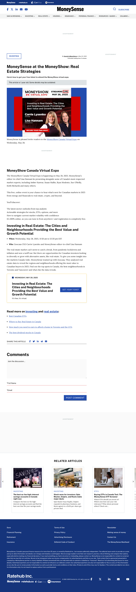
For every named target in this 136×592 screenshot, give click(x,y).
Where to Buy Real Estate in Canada (25, 321)
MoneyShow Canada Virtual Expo (62, 139)
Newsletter (111, 528)
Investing (14, 56)
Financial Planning (14, 532)
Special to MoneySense (70, 56)
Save (9, 528)
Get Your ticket (70, 290)
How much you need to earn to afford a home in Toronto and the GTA (40, 327)
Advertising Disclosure (63, 537)
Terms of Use (59, 528)
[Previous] (3, 481)
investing (32, 311)
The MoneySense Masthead (118, 542)
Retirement (11, 537)
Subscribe (123, 10)
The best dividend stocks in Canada (25, 332)
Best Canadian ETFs (17, 316)
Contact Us (111, 537)
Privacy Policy (59, 532)
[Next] (132, 481)
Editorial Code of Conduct (64, 542)
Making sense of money (116, 532)
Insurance (11, 542)
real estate (51, 311)
